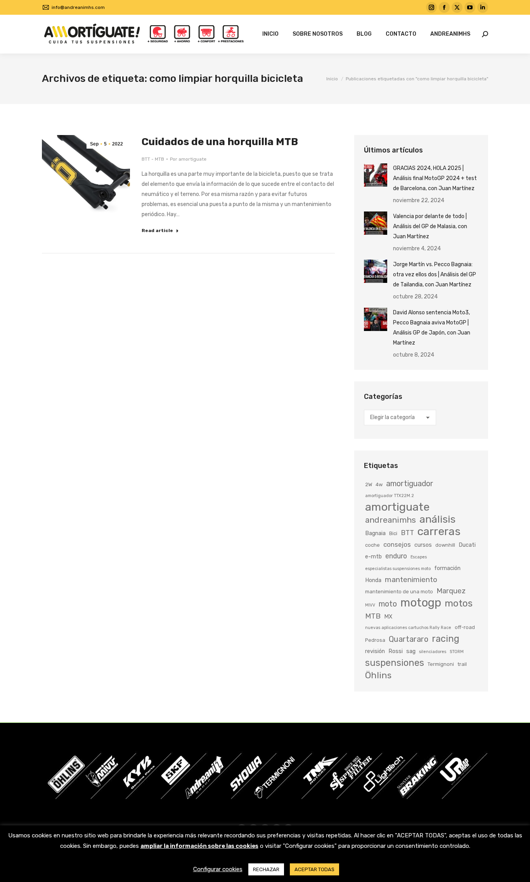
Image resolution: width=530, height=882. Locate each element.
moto (388, 604)
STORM (457, 651)
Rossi (395, 651)
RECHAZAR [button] (266, 869)
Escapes (418, 557)
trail (462, 664)
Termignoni (441, 664)
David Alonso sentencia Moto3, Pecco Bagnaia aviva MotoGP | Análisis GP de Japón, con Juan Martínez (431, 327)
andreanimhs (390, 520)
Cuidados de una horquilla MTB (220, 142)
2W (368, 484)
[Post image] (375, 175)
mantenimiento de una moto (399, 591)
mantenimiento (411, 579)
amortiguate (397, 507)
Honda (373, 580)
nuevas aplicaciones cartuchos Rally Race (408, 627)
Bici (393, 533)
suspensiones (394, 663)
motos (459, 603)
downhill (445, 545)
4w (379, 484)
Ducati (467, 544)
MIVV (370, 605)
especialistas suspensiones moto (398, 568)
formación (447, 568)
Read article (157, 230)
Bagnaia (375, 533)
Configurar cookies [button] (217, 869)
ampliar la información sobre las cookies (199, 845)
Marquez (451, 591)
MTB (373, 616)
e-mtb (373, 556)
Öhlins (378, 675)
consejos (397, 544)
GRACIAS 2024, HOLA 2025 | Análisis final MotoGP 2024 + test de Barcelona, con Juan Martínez (435, 178)
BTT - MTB (153, 159)
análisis (437, 519)
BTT (407, 533)
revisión (375, 651)
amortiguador (409, 483)
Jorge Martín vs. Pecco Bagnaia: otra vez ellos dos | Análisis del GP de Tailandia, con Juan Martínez (434, 274)
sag (411, 651)
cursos (423, 544)
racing (445, 639)
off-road (465, 627)
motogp (420, 603)
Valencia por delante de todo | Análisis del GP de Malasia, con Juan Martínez (430, 226)
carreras (439, 531)
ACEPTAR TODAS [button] (314, 869)
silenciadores (432, 651)
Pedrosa (375, 640)
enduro (396, 556)
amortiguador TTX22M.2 (389, 495)
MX (388, 616)
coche (372, 545)
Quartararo (408, 639)
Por (188, 159)
